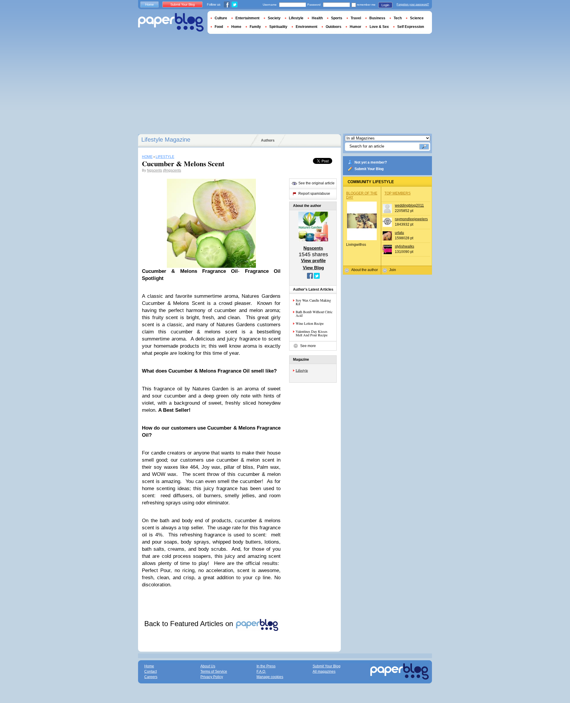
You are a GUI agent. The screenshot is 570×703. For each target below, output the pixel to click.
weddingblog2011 (409, 205)
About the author (364, 270)
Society (274, 18)
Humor (355, 27)
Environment (306, 27)
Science (417, 18)
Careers (150, 677)
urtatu (399, 233)
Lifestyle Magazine (165, 139)
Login (385, 5)
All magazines (324, 671)
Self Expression (410, 27)
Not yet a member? (370, 162)
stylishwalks (404, 246)
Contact (150, 671)
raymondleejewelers (411, 219)
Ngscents (154, 170)
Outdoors (333, 27)
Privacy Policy (211, 677)
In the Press (266, 666)
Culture (221, 18)
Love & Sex (379, 27)
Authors (268, 140)
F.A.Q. (261, 671)
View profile (313, 260)
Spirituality (278, 27)
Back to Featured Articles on (189, 624)
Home (149, 4)
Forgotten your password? (413, 4)
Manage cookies (269, 677)
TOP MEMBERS (397, 193)
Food (219, 27)
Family (255, 27)
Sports (336, 18)
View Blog (313, 267)
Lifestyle (302, 370)
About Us (207, 666)
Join (392, 270)
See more (308, 346)
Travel (356, 18)
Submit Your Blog (369, 169)
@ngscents (172, 170)
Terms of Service (213, 671)
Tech (398, 18)
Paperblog (171, 22)
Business (377, 18)
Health (317, 18)
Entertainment (247, 18)
